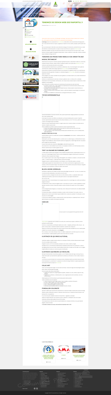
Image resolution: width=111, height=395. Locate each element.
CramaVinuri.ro (77, 385)
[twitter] (70, 1)
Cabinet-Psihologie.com (79, 379)
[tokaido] (31, 64)
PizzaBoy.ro (43, 382)
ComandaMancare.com (79, 383)
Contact (86, 5)
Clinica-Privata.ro (61, 379)
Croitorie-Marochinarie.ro (62, 381)
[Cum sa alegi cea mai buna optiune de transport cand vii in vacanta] (78, 349)
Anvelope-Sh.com (78, 374)
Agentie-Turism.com (78, 373)
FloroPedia (43, 374)
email (27, 34)
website (27, 30)
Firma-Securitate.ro (61, 386)
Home (70, 5)
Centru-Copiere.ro (78, 382)
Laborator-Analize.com (45, 377)
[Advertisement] (63, 28)
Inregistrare (84, 1)
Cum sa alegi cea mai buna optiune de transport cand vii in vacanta (79, 356)
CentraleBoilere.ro (78, 381)
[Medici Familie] (31, 97)
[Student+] (63, 349)
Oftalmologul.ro (43, 379)
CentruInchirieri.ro (61, 378)
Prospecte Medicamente (45, 383)
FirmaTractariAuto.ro (78, 386)
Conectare (76, 1)
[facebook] (69, 1)
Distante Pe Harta (44, 373)
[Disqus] (64, 321)
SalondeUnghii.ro (44, 385)
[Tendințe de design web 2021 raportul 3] (31, 22)
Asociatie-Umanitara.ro (62, 373)
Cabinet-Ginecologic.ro (62, 375)
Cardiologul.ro (60, 377)
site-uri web (60, 41)
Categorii (38, 5)
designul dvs (79, 63)
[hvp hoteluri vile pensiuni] (31, 72)
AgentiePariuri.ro (61, 374)
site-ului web (65, 68)
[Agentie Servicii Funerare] (31, 76)
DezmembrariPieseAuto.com (63, 383)
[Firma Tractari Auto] (31, 89)
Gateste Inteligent (44, 375)
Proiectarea (44, 221)
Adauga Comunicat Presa (28, 5)
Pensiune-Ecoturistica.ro (45, 381)
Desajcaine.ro (60, 382)
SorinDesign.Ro (56, 40)
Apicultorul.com (77, 375)
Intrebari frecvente (27, 380)
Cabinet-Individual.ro (78, 378)
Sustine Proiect (26, 383)
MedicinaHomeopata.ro (45, 378)
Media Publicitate (30, 29)
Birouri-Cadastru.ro (78, 377)
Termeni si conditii (78, 5)
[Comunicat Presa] (55, 4)
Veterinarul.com (43, 386)
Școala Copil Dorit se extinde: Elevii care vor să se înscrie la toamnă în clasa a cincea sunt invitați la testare (48, 357)
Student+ (64, 355)
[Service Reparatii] (31, 82)
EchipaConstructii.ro (61, 385)
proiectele (77, 48)
